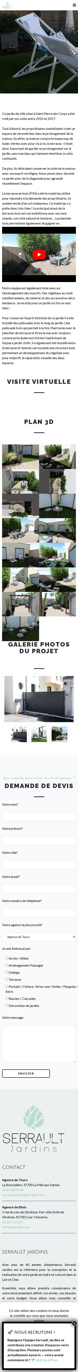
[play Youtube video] (39, 254)
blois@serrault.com (16, 1227)
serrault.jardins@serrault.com (23, 1195)
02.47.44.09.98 (12, 1190)
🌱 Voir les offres (44, 1360)
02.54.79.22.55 (12, 1222)
